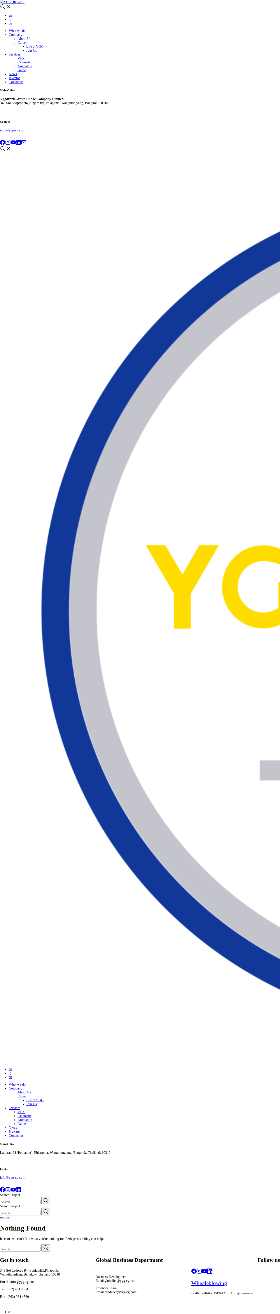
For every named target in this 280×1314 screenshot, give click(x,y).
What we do (17, 31)
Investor (14, 78)
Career (22, 42)
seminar (5, 1217)
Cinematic (25, 62)
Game (22, 70)
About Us (24, 38)
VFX (21, 58)
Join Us (31, 50)
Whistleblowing (209, 1283)
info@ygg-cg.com (12, 130)
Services (14, 54)
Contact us (16, 82)
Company (15, 35)
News (13, 74)
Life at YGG (35, 46)
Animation (25, 66)
